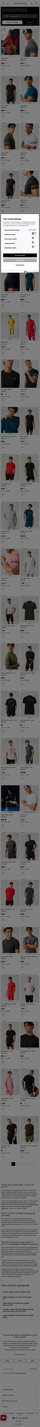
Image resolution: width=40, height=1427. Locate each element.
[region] (20, 243)
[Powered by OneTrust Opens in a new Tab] (31, 271)
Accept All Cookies (20, 255)
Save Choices (20, 260)
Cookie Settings (20, 265)
